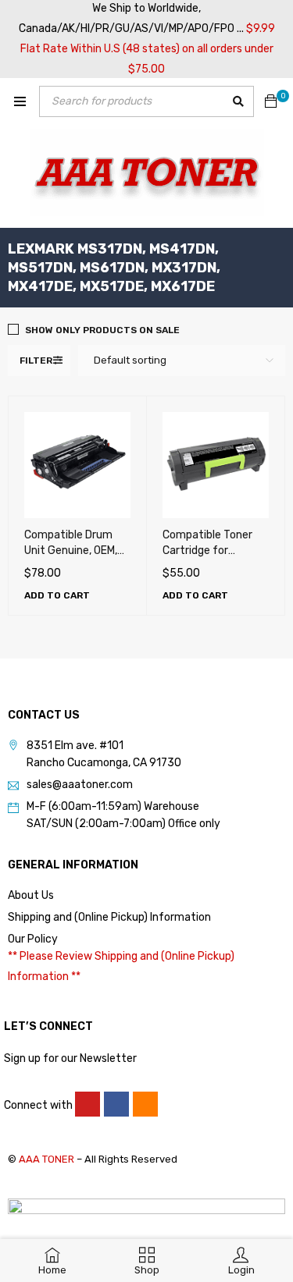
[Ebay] (145, 1104)
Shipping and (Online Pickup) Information (109, 917)
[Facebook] (116, 1104)
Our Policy (33, 939)
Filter (36, 360)
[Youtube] (87, 1104)
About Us (31, 895)
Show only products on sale (102, 330)
